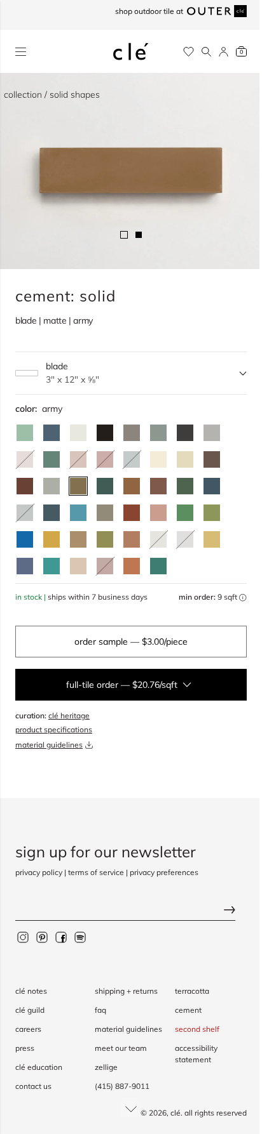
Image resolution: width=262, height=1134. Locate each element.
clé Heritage (69, 715)
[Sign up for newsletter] (131, 911)
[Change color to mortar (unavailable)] (185, 539)
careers (28, 1029)
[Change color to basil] (158, 432)
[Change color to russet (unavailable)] (104, 566)
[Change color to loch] (158, 566)
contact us (33, 1086)
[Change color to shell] (78, 566)
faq (100, 1010)
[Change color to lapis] (24, 539)
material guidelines (49, 744)
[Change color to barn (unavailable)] (104, 459)
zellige (106, 1067)
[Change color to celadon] (51, 486)
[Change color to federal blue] (51, 432)
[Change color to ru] (24, 432)
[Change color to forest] (104, 486)
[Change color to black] (104, 432)
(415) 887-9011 (122, 1086)
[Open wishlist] (188, 51)
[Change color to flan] (211, 539)
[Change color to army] (78, 486)
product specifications (53, 729)
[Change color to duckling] (51, 539)
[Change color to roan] (185, 459)
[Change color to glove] (78, 539)
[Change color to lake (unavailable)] (131, 459)
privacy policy (38, 872)
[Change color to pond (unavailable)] (24, 512)
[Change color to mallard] (51, 512)
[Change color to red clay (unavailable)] (78, 459)
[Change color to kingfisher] (51, 566)
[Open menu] (20, 51)
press (24, 1048)
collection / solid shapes (52, 94)
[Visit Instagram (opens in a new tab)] (23, 936)
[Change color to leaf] (185, 486)
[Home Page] (131, 51)
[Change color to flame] (131, 512)
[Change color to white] (78, 432)
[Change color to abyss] (211, 486)
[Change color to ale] (131, 566)
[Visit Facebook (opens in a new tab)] (61, 936)
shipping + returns (126, 991)
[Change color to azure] (78, 512)
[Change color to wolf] (104, 512)
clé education (38, 1067)
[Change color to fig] (211, 459)
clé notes (31, 991)
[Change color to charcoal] (185, 432)
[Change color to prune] (158, 486)
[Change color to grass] (211, 512)
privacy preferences (164, 872)
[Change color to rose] (158, 512)
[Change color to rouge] (131, 539)
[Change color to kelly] (51, 459)
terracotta (192, 991)
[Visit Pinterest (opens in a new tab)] (42, 936)
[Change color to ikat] (24, 566)
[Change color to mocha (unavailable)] (24, 459)
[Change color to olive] (104, 539)
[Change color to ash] (211, 432)
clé (175, 1113)
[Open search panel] (206, 51)
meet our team (121, 1048)
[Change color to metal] (131, 432)
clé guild (30, 1010)
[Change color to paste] (158, 459)
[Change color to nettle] (185, 512)
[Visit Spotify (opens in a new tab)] (80, 936)
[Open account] (223, 51)
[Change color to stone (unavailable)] (158, 539)
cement (188, 1010)
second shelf (197, 1029)
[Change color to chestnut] (24, 486)
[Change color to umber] (131, 486)
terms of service (96, 872)
